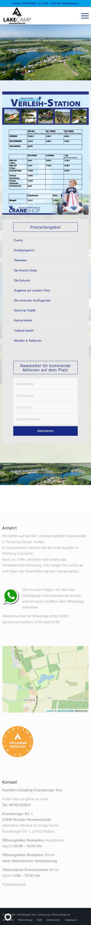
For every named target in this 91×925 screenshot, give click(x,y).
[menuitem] (83, 16)
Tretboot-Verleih (24, 330)
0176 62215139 (47, 621)
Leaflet (49, 710)
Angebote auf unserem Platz (32, 290)
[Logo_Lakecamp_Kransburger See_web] (36, 16)
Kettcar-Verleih (23, 320)
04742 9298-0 (20, 804)
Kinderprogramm (24, 250)
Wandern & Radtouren (28, 340)
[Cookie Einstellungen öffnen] (7, 919)
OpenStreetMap (65, 710)
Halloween (20, 260)
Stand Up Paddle (25, 310)
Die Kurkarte (22, 280)
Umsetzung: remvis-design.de (54, 914)
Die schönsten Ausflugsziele (32, 300)
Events (18, 240)
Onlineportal (31, 595)
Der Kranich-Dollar (25, 270)
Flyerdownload (14, 884)
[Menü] (83, 16)
